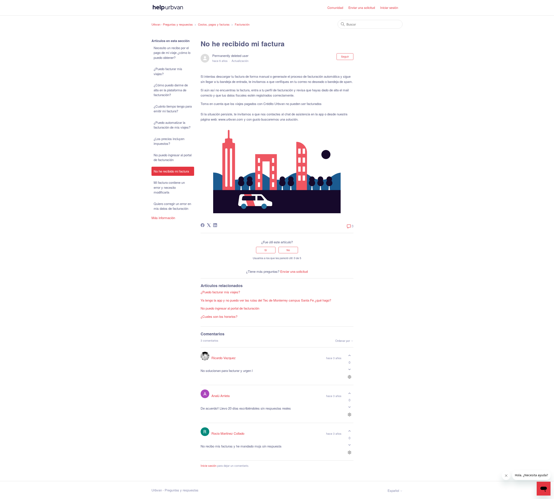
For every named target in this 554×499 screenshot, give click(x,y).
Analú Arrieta (220, 395)
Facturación (242, 24)
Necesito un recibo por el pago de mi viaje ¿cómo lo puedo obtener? (172, 52)
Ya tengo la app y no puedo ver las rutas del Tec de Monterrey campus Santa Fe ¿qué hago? (266, 300)
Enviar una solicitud (361, 7)
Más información (163, 217)
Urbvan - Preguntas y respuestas (172, 24)
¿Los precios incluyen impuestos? (169, 141)
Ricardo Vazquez (223, 357)
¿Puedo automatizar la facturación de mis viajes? (172, 125)
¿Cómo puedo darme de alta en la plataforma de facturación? (171, 90)
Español (394, 490)
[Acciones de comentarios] (349, 377)
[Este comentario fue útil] (349, 355)
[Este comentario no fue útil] (349, 369)
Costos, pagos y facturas (214, 24)
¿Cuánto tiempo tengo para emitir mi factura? (173, 108)
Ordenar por (343, 340)
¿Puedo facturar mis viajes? (168, 71)
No (288, 250)
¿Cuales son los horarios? (219, 316)
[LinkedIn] (215, 225)
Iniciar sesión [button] (389, 7)
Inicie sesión (208, 465)
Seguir (345, 56)
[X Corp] (209, 225)
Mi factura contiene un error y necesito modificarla (169, 187)
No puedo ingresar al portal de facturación (173, 157)
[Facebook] (203, 225)
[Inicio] (167, 8)
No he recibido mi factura (171, 171)
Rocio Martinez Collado (227, 433)
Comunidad (335, 7)
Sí (265, 250)
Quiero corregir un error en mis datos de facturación (172, 206)
